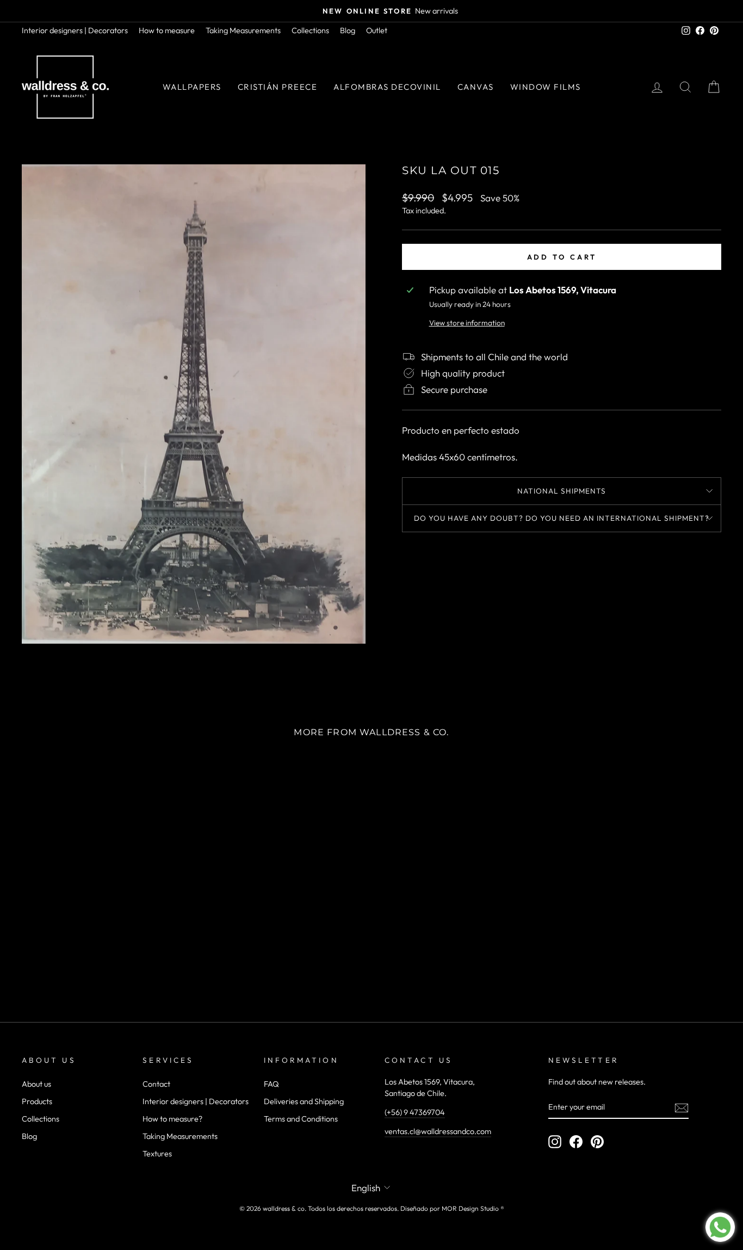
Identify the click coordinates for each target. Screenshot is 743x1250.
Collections (310, 30)
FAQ (271, 1084)
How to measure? (172, 1119)
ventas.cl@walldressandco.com (438, 1131)
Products (37, 1101)
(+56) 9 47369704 (415, 1112)
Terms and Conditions (301, 1119)
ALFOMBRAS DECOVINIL (387, 87)
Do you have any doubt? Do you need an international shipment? (561, 518)
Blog (347, 30)
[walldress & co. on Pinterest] (597, 1141)
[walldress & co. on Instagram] (554, 1141)
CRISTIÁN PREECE (278, 87)
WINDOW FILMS (545, 87)
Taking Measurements (243, 30)
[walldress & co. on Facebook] (576, 1141)
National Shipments (561, 491)
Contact (156, 1084)
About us (36, 1084)
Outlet (376, 30)
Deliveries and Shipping (304, 1101)
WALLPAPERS (192, 87)
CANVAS (475, 87)
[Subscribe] (681, 1107)
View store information (467, 323)
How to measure (167, 30)
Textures (157, 1154)
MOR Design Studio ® (473, 1208)
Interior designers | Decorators (75, 30)
